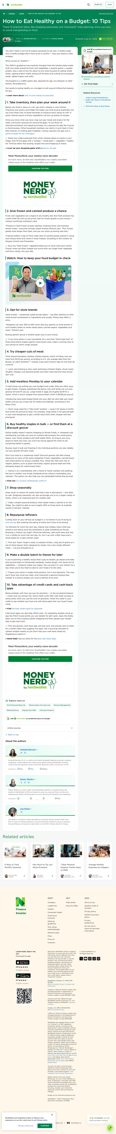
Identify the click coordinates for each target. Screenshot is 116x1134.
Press (50, 936)
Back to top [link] (13, 735)
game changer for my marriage (19, 133)
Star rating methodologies (54, 928)
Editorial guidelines (52, 922)
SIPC (62, 1050)
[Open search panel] (88, 4)
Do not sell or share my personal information (92, 928)
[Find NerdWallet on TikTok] (98, 958)
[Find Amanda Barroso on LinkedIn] (25, 752)
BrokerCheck (52, 1062)
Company (51, 902)
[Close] (113, 1115)
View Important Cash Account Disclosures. (60, 1072)
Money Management (62, 705)
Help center (71, 902)
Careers (51, 909)
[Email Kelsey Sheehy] (25, 782)
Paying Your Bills (29, 710)
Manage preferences (25, 1126)
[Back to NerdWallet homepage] (4, 13)
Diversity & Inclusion (52, 917)
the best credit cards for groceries (27, 609)
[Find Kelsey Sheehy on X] (21, 782)
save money (10, 522)
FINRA (58, 1050)
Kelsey (27, 779)
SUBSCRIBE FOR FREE (40, 168)
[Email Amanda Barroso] (21, 752)
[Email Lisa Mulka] (21, 812)
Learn (21, 13)
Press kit (51, 939)
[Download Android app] (23, 975)
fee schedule (60, 1060)
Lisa (25, 809)
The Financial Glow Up (16, 705)
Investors (51, 943)
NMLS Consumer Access (56, 984)
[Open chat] (110, 1128)
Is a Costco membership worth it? (31, 481)
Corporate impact (55, 912)
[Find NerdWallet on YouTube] (85, 958)
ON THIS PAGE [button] (91, 84)
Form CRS (51, 1055)
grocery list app (49, 148)
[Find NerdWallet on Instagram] (90, 958)
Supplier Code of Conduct (91, 907)
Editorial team (53, 933)
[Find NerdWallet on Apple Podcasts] (94, 958)
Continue (45, 1126)
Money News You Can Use (39, 705)
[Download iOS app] (22, 962)
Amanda (28, 749)
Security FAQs (72, 906)
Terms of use (90, 902)
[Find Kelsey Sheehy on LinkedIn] (28, 782)
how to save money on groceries (39, 95)
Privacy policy (90, 911)
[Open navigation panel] (3, 4)
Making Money (13, 710)
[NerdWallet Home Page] (14, 5)
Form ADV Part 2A (62, 1055)
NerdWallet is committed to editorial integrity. (96, 78)
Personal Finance (47, 710)
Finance (12, 13)
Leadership (52, 906)
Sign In (98, 4)
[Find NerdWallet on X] (81, 958)
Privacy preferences (89, 922)
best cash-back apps (46, 639)
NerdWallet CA (76, 1123)
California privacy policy (92, 916)
